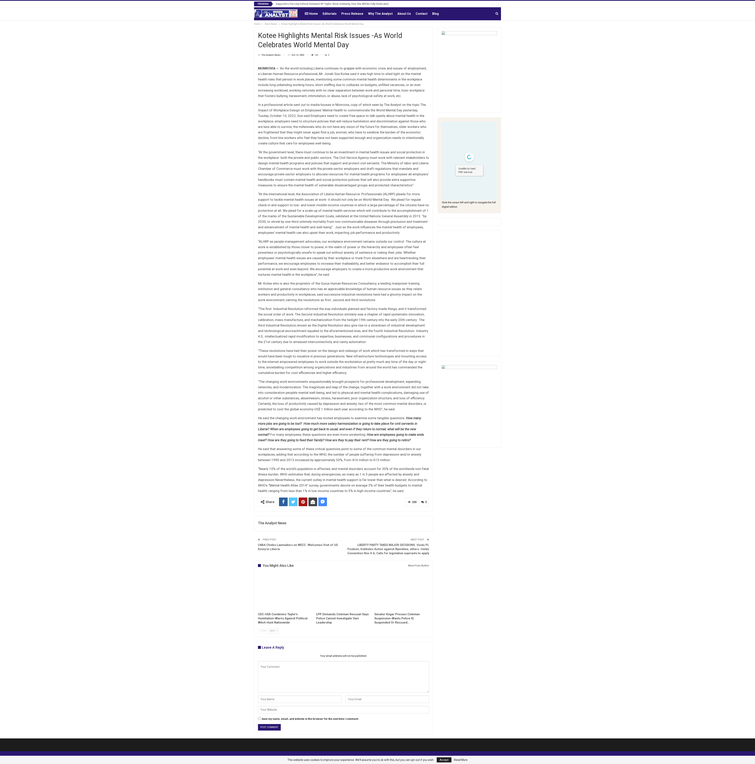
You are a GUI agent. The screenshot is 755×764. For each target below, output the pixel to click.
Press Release (352, 14)
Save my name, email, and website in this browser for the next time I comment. (310, 718)
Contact (421, 14)
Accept (444, 759)
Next (273, 631)
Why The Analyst (380, 14)
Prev (264, 631)
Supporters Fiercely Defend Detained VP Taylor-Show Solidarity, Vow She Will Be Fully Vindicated (332, 3)
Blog (435, 14)
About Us (404, 14)
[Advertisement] (469, 293)
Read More (461, 759)
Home (313, 14)
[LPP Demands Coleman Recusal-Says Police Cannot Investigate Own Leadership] (343, 591)
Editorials (330, 14)
